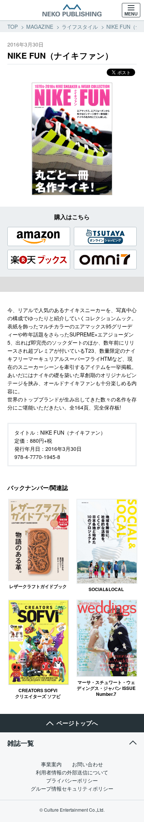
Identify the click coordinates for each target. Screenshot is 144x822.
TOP (12, 26)
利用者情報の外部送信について (72, 772)
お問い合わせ (87, 764)
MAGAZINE (39, 26)
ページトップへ (77, 723)
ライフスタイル (80, 26)
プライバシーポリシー (72, 780)
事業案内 (51, 764)
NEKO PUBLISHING (72, 10)
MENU (131, 14)
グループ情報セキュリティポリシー (72, 788)
